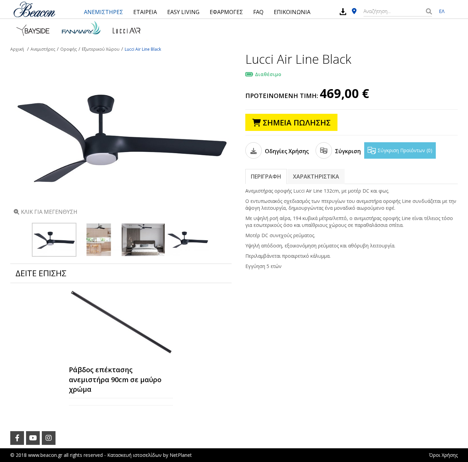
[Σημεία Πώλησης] (354, 11)
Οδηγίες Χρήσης (286, 151)
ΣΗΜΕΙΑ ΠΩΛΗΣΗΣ (296, 122)
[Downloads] (343, 11)
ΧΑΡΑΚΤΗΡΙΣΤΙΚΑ (316, 176)
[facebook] (17, 438)
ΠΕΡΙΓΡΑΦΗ (266, 176)
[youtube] (33, 438)
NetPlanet (181, 455)
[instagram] (49, 438)
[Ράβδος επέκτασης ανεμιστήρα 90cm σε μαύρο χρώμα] (121, 322)
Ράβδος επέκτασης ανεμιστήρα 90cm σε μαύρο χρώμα (115, 379)
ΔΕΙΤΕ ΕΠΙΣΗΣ (40, 273)
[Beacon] (34, 9)
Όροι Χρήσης (443, 455)
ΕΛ (441, 11)
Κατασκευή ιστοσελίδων (134, 455)
